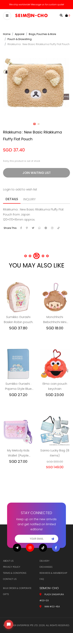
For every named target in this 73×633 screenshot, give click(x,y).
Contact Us (10, 579)
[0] (67, 15)
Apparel (19, 34)
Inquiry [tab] (29, 199)
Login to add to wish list (20, 189)
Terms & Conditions (14, 573)
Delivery (44, 560)
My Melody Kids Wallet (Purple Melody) (18, 453)
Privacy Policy (11, 567)
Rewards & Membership (53, 573)
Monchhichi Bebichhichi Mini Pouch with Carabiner (54, 319)
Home (6, 34)
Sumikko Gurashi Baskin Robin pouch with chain (18, 319)
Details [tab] (11, 199)
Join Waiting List (37, 173)
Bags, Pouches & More (42, 34)
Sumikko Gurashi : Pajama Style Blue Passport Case (18, 386)
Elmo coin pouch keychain (55, 386)
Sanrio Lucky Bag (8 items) (54, 453)
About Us (8, 560)
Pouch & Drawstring (20, 39)
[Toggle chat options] (8, 624)
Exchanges (46, 567)
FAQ (42, 579)
